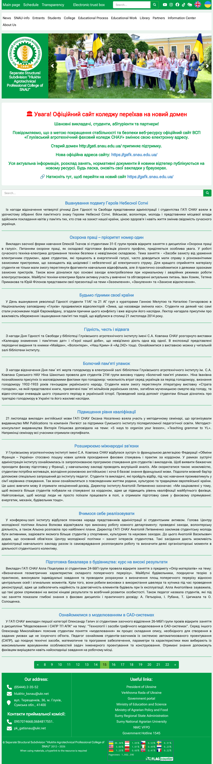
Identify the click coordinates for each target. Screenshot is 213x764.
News (7, 18)
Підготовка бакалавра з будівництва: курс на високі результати (106, 561)
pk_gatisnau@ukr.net (30, 728)
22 (167, 665)
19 (140, 665)
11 (69, 665)
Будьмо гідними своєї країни (106, 295)
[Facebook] (177, 4)
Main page (11, 4)
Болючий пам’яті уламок (106, 363)
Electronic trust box (89, 4)
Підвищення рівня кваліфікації (106, 411)
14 (96, 665)
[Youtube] (165, 4)
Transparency (53, 4)
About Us (9, 25)
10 (60, 665)
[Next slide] (207, 66)
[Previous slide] (52, 66)
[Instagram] (171, 4)
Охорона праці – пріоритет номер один (107, 237)
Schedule (31, 4)
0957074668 (23, 721)
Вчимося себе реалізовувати (106, 513)
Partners (159, 18)
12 (78, 665)
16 (113, 665)
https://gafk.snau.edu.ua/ (134, 154)
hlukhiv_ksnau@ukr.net (31, 694)
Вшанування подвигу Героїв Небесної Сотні (106, 203)
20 (149, 665)
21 (158, 665)
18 (131, 665)
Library (145, 18)
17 (122, 665)
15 (104, 665)
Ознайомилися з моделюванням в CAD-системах (106, 614)
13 (87, 665)
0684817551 (43, 721)
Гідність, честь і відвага (106, 329)
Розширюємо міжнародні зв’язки (106, 445)
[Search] (154, 4)
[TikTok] (184, 4)
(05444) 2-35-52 (26, 687)
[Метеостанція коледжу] (190, 4)
